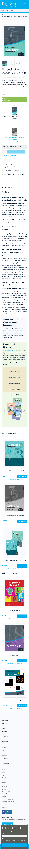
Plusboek (25, 16)
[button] (9, 155)
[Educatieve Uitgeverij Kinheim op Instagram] (7, 812)
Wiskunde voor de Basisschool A (16, 332)
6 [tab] (19, 59)
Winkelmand (5, 736)
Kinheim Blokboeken (10, 350)
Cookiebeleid (5, 758)
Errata (3, 750)
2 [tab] (11, 59)
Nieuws (3, 772)
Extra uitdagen (14, 16)
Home (4, 15)
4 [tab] (15, 59)
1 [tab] (9, 59)
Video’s (3, 728)
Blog (3, 775)
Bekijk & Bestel (22, 476)
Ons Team (4, 769)
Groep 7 (20, 16)
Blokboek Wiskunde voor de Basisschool (12, 330)
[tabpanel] (14, 41)
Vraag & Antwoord (6, 745)
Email (3, 833)
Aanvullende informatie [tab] (7, 187)
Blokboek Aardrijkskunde (14, 423)
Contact (4, 777)
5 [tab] (17, 59)
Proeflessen (4, 731)
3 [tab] (13, 59)
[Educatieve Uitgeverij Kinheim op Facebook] (3, 812)
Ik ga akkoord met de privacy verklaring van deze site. (13, 840)
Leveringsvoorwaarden (7, 753)
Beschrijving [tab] (5, 183)
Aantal (3, 92)
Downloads (4, 747)
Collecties (4, 725)
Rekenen (15, 15)
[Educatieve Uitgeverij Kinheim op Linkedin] (10, 812)
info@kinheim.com (9, 801)
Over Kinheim (5, 767)
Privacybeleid (5, 755)
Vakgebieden (5, 723)
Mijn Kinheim (5, 733)
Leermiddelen (10, 15)
